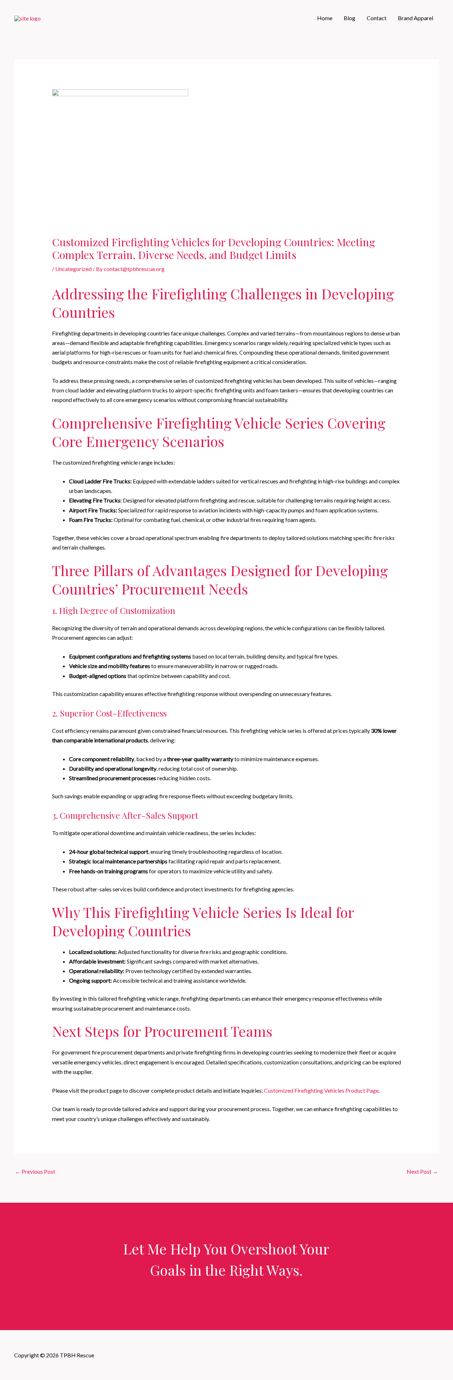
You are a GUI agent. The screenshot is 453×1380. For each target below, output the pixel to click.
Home (324, 18)
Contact (376, 18)
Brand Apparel (415, 18)
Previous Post (35, 1171)
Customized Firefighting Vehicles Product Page (321, 1090)
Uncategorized (73, 268)
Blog (349, 18)
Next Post (422, 1171)
